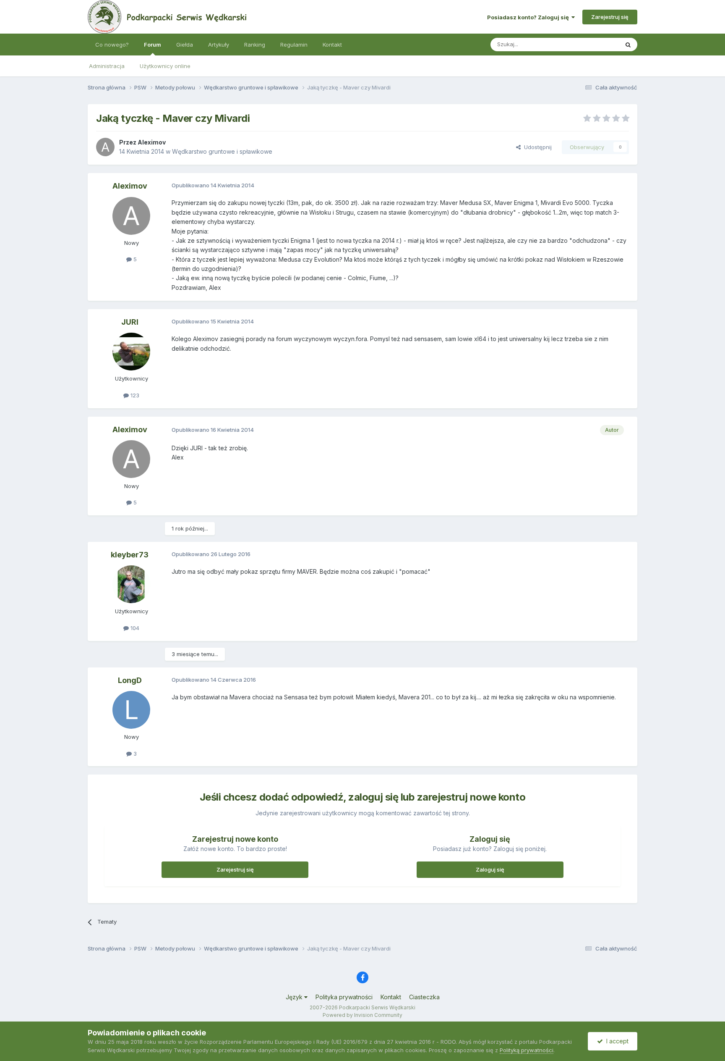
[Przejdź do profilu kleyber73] (131, 584)
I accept (616, 1041)
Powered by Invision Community (362, 1015)
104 (134, 628)
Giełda (184, 44)
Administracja (107, 66)
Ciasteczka (424, 997)
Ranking (254, 44)
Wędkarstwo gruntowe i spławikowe (222, 151)
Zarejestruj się (610, 16)
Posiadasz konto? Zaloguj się (529, 17)
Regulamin (294, 44)
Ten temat (595, 44)
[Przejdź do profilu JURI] (131, 351)
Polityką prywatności (526, 1050)
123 (134, 395)
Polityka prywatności (344, 997)
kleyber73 (130, 554)
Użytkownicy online (165, 66)
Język (295, 997)
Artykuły (218, 44)
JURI (129, 322)
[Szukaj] (628, 44)
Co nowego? (112, 44)
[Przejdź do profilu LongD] (131, 710)
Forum (152, 44)
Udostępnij (536, 147)
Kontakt (332, 44)
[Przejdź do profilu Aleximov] (105, 147)
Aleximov (152, 142)
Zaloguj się (490, 869)
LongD (130, 680)
